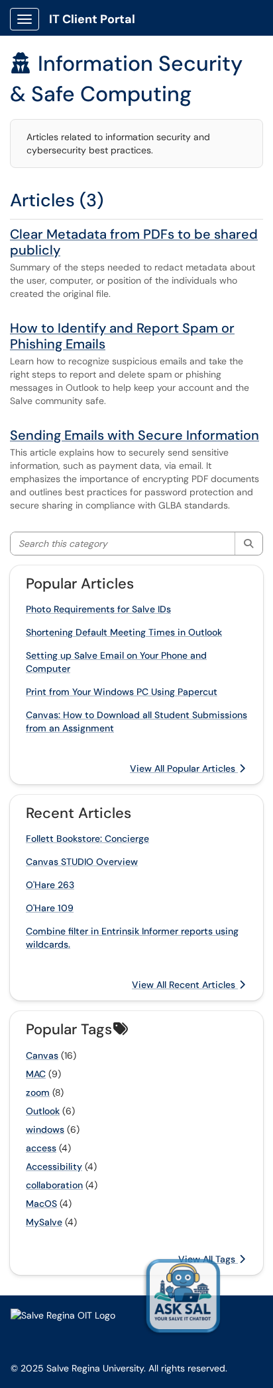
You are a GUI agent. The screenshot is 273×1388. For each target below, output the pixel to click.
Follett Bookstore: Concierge (87, 838)
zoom (38, 1092)
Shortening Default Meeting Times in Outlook (124, 632)
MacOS (41, 1203)
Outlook (43, 1111)
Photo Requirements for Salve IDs (98, 609)
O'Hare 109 (50, 908)
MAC (36, 1074)
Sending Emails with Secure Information (134, 435)
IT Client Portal (92, 19)
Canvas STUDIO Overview (82, 862)
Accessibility (54, 1166)
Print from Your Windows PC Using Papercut (121, 692)
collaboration (54, 1185)
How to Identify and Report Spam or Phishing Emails (122, 335)
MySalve (44, 1222)
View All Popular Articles (184, 768)
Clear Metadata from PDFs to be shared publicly (134, 242)
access (41, 1148)
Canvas (42, 1055)
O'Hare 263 (50, 885)
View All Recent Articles (185, 985)
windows (45, 1129)
